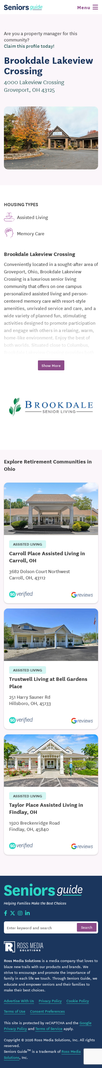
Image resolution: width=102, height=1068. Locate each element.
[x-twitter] (12, 913)
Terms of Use (14, 1011)
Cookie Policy (77, 1000)
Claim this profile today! (29, 46)
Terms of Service (49, 1028)
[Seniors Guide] (23, 7)
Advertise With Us (19, 1000)
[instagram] (20, 913)
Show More (51, 365)
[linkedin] (27, 913)
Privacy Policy (50, 1000)
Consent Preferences (47, 1011)
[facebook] (5, 913)
